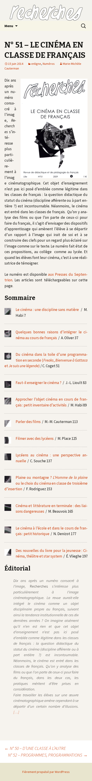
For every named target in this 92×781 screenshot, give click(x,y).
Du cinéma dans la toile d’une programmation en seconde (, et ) (46, 360)
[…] (16, 711)
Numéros (49, 64)
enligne (36, 64)
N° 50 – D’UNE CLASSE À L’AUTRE (35, 748)
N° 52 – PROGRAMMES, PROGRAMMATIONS (48, 755)
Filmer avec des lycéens (35, 438)
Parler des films (28, 421)
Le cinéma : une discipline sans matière (47, 309)
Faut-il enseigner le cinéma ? (39, 382)
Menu (8, 26)
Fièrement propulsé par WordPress (46, 772)
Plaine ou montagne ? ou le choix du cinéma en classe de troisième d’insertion (46, 483)
